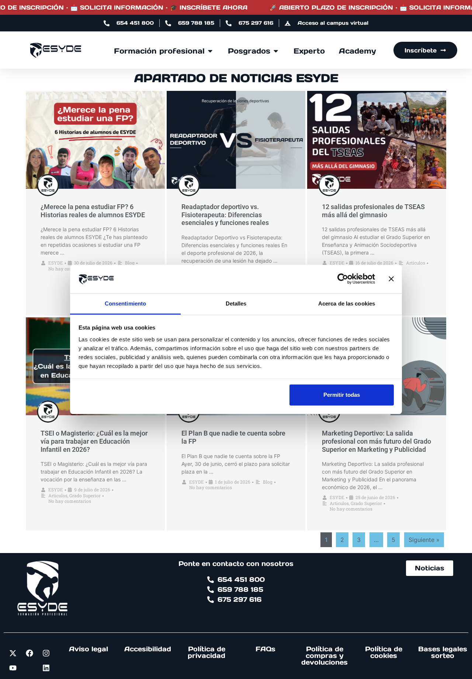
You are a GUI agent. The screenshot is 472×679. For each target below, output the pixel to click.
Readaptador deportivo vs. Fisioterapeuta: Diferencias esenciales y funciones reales (225, 214)
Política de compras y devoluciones (324, 655)
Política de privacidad (206, 652)
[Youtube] (13, 668)
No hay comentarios (69, 269)
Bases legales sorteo (442, 652)
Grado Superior (85, 495)
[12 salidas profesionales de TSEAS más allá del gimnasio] (376, 140)
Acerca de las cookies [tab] (346, 303)
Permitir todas (341, 395)
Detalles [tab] (236, 303)
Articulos (415, 263)
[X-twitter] (13, 653)
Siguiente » (424, 539)
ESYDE (55, 263)
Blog (130, 263)
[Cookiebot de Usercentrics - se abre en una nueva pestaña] (342, 278)
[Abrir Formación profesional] (210, 51)
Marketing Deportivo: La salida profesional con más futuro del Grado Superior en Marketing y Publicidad (376, 441)
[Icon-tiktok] (29, 668)
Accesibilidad (147, 649)
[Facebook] (29, 653)
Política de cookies (383, 652)
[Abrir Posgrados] (276, 51)
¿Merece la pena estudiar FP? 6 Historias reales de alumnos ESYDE (93, 211)
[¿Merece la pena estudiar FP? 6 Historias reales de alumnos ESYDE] (95, 140)
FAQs (265, 649)
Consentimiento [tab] (125, 303)
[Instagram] (46, 653)
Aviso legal (88, 649)
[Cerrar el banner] (391, 279)
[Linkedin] (46, 668)
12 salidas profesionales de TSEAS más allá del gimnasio (373, 211)
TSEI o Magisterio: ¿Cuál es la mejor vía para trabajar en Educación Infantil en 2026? (94, 441)
